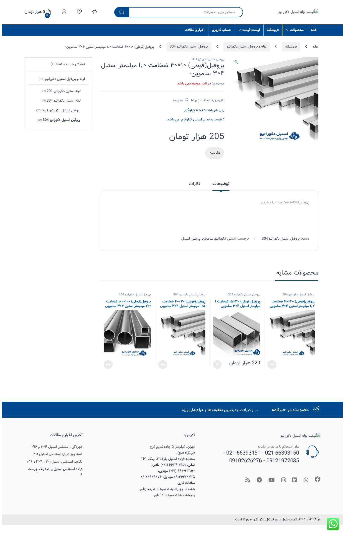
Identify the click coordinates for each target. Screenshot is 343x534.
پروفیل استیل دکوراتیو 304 (189, 46)
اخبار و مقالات (195, 30)
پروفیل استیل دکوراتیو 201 (58, 110)
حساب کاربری (222, 30)
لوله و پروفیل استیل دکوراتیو (246, 46)
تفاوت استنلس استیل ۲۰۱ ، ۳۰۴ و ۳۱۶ (55, 461)
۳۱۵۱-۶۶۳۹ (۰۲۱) (173, 465)
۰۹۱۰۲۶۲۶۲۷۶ (151, 477)
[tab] (221, 186)
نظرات (194, 184)
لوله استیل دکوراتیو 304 (60, 100)
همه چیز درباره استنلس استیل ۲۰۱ (58, 454)
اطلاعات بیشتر (273, 364)
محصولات (297, 30)
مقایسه (178, 100)
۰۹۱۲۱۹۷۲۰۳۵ (184, 477)
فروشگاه (273, 30)
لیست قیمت (251, 30)
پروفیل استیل (190, 238)
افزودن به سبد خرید (217, 364)
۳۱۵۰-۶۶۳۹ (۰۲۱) (182, 471)
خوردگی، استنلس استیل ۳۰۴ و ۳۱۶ (57, 447)
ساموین (207, 238)
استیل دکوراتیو (225, 238)
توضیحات (221, 184)
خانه (314, 30)
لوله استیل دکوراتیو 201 (60, 91)
